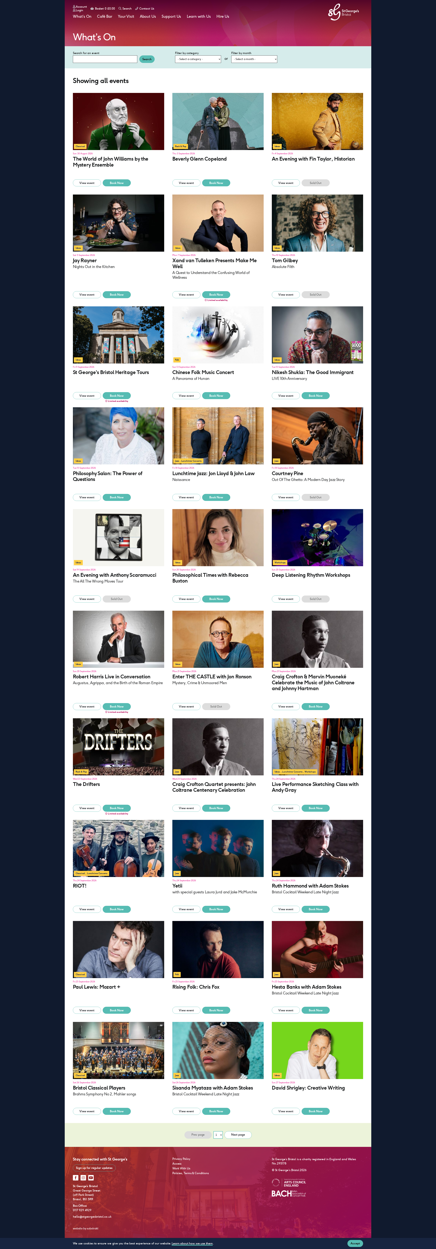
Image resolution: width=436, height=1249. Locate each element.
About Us (148, 16)
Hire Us (222, 16)
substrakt (92, 1228)
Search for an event (86, 53)
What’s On (82, 16)
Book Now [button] (117, 183)
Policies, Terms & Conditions (190, 1173)
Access (176, 1163)
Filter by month (241, 53)
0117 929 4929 (82, 1210)
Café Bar (104, 16)
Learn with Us (199, 16)
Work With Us (181, 1168)
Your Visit (126, 16)
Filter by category (187, 53)
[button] (118, 135)
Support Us (171, 16)
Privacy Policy (181, 1159)
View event (86, 183)
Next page (238, 1134)
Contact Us (146, 8)
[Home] (343, 12)
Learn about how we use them (192, 1243)
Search (127, 8)
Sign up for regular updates (94, 1168)
